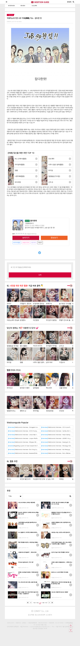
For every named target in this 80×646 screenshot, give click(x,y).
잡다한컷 (31, 221)
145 (40, 602)
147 (46, 602)
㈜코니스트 (10, 623)
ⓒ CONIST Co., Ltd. (40, 611)
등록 (40, 275)
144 (37, 602)
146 (43, 602)
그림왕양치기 (29, 223)
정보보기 (54, 238)
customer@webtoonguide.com (40, 626)
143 (34, 602)
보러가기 (25, 238)
